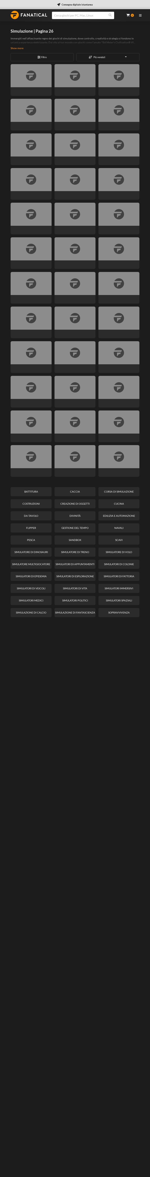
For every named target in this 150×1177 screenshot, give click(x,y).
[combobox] (87, 15)
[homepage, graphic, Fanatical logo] (29, 15)
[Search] (110, 15)
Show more (17, 48)
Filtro (44, 57)
